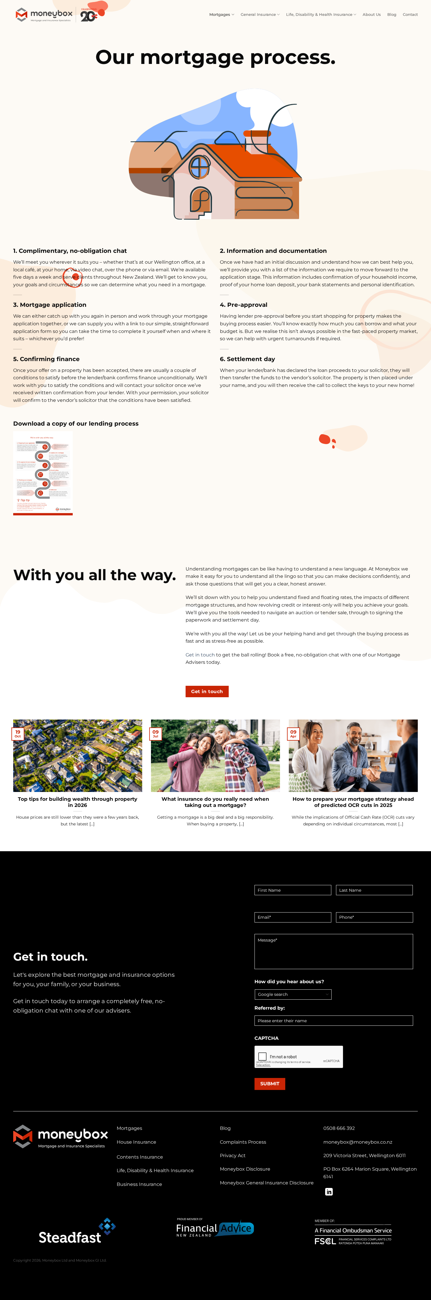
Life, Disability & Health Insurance (319, 14)
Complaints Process (243, 1142)
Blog (391, 14)
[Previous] (12, 780)
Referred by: (269, 1008)
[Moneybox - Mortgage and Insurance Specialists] (57, 14)
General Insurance (258, 14)
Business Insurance (139, 1184)
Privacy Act (233, 1155)
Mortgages (219, 14)
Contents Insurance (140, 1157)
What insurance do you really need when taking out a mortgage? (215, 802)
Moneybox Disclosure (245, 1169)
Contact (410, 14)
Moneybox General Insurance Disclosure (267, 1183)
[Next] (419, 780)
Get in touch (200, 655)
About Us (372, 14)
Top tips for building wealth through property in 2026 (77, 802)
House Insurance (136, 1142)
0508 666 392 (339, 1128)
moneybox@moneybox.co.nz (357, 1142)
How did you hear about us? (289, 981)
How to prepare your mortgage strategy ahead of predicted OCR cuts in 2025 (353, 802)
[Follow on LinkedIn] (329, 1192)
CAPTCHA (266, 1038)
